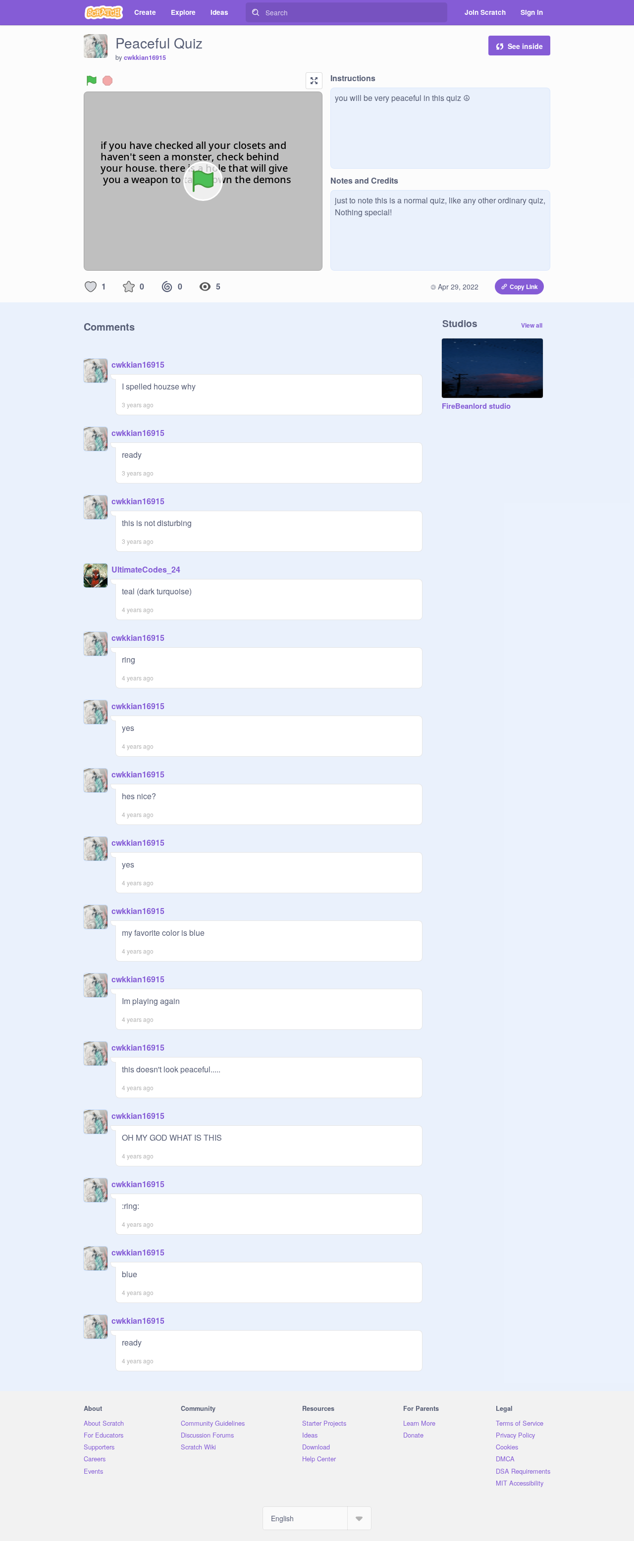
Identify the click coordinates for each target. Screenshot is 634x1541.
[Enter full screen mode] (314, 80)
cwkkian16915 (145, 57)
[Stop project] (107, 81)
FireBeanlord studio (476, 406)
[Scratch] (104, 12)
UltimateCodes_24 (145, 569)
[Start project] (92, 81)
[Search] (255, 12)
